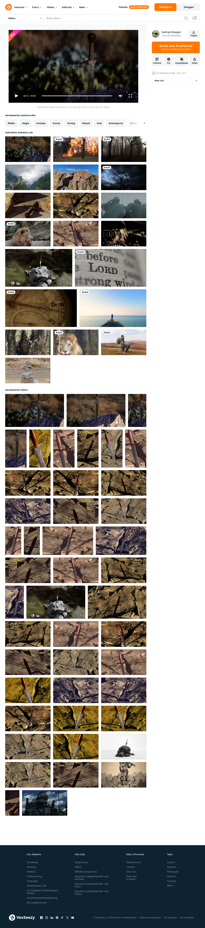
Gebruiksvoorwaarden (150, 917)
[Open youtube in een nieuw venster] (72, 917)
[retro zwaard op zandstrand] (28, 205)
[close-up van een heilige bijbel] (110, 268)
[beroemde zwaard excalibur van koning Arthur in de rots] (28, 149)
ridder (11, 123)
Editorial (66, 7)
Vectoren (19, 7)
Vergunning (81, 862)
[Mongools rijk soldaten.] (28, 342)
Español (171, 866)
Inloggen (189, 7)
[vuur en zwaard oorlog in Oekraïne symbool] (76, 149)
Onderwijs (32, 881)
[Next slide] (141, 123)
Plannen (123, 7)
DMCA (78, 866)
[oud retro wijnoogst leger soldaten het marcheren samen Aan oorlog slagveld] (123, 205)
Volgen (193, 35)
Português (172, 871)
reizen (133, 123)
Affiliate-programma (86, 871)
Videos (50, 7)
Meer (82, 7)
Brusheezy (32, 862)
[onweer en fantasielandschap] (123, 177)
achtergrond (116, 123)
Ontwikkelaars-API (37, 885)
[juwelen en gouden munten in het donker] (123, 233)
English (171, 862)
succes (56, 123)
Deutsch (171, 876)
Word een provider (131, 878)
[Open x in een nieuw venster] (67, 917)
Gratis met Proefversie (175, 47)
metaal (86, 123)
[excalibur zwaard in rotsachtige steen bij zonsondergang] (76, 205)
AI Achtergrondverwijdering (42, 897)
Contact (130, 866)
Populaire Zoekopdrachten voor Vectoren (92, 878)
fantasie (41, 123)
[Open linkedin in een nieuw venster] (52, 917)
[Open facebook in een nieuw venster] (41, 917)
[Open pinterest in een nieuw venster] (57, 917)
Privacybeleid (170, 917)
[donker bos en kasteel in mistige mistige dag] (123, 149)
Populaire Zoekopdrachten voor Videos (92, 892)
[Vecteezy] (8, 7)
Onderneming (34, 876)
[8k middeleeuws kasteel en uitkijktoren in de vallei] (28, 177)
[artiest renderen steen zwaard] (38, 268)
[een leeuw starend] (76, 342)
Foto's (35, 7)
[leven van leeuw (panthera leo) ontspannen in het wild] (28, 233)
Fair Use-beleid (186, 917)
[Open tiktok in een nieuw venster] (62, 917)
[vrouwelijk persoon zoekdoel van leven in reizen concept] (112, 308)
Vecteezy (31, 866)
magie (25, 123)
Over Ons (131, 871)
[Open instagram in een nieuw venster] (46, 917)
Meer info (159, 80)
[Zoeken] (186, 18)
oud (99, 123)
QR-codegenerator (37, 902)
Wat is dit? (181, 73)
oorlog (71, 123)
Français (171, 881)
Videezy (31, 871)
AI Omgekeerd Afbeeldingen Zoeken (42, 892)
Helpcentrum (133, 862)
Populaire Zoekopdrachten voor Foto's (92, 885)
